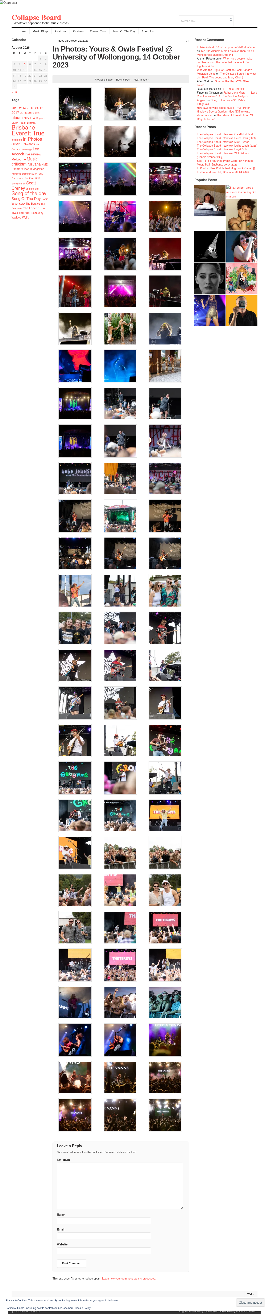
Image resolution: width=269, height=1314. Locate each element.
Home (22, 31)
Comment (63, 1160)
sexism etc (32, 189)
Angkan (201, 100)
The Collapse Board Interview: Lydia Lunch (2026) (227, 145)
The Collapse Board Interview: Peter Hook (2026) (226, 138)
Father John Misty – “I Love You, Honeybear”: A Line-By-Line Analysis (227, 94)
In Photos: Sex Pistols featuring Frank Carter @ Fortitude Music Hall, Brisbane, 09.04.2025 (226, 170)
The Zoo (24, 213)
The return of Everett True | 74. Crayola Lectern (225, 117)
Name (61, 1214)
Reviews (78, 31)
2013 (15, 108)
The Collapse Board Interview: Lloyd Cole (222, 149)
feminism (17, 139)
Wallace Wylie (20, 217)
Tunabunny (36, 213)
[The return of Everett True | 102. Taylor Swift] (209, 310)
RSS (254, 17)
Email (248, 17)
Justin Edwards (23, 143)
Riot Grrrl (29, 178)
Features (61, 31)
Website (62, 1244)
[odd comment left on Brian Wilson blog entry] (209, 200)
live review (33, 153)
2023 (37, 112)
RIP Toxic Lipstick (233, 89)
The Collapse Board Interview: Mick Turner (223, 142)
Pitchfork (17, 169)
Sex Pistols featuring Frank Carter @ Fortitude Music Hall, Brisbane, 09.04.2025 (225, 162)
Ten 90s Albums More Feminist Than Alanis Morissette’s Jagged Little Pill (225, 53)
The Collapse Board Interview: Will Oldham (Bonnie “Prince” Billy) (223, 155)
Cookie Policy (83, 1308)
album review (24, 117)
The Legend (31, 208)
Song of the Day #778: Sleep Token (223, 83)
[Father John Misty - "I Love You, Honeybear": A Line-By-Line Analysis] (241, 278)
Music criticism (25, 161)
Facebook (242, 17)
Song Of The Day (124, 31)
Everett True (98, 31)
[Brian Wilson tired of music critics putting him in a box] (241, 192)
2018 (23, 112)
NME (45, 164)
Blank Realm (19, 122)
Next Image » (141, 79)
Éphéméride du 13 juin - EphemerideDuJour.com (226, 47)
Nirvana (34, 164)
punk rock (37, 173)
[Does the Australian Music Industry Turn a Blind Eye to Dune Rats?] (209, 246)
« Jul (14, 92)
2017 (15, 112)
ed (187, 41)
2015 (30, 107)
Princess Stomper (21, 173)
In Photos (32, 138)
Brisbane (23, 127)
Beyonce (40, 118)
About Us (148, 31)
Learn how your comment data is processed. (129, 1278)
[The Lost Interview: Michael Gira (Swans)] (241, 310)
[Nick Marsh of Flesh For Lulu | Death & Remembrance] (241, 214)
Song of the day (29, 193)
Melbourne (19, 159)
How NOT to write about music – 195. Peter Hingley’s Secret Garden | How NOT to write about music (223, 111)
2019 (31, 112)
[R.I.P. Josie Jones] (209, 278)
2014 (22, 108)
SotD (22, 203)
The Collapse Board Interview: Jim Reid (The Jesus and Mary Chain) (227, 75)
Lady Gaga (26, 149)
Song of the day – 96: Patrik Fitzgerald (221, 102)
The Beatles (33, 203)
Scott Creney (24, 185)
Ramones (17, 178)
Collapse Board (36, 17)
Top (250, 1294)
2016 (39, 107)
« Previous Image (103, 79)
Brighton (31, 122)
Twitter (237, 17)
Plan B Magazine (34, 169)
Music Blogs (41, 31)
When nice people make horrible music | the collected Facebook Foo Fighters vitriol (224, 62)
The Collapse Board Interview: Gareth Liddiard (225, 134)
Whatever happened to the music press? (41, 23)
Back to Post (123, 79)
